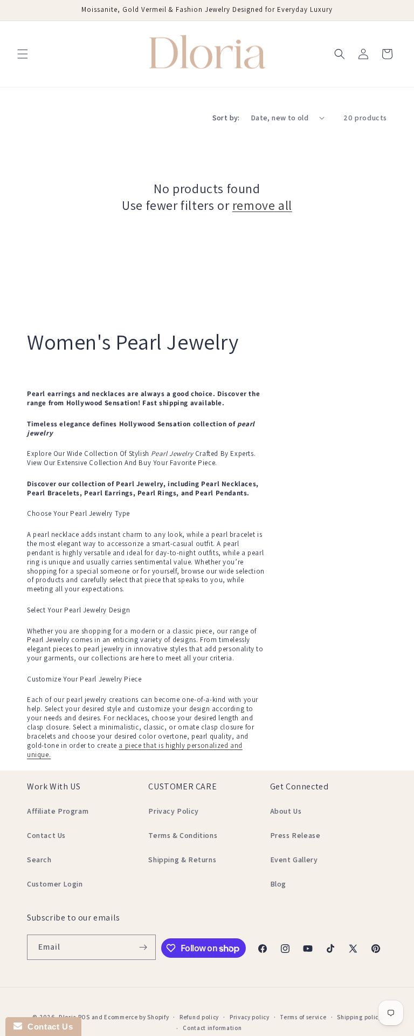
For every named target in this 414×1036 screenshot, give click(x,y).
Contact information (212, 1028)
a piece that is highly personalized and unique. (135, 750)
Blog (278, 884)
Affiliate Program (57, 811)
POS (84, 1017)
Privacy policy (250, 1017)
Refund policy (199, 1017)
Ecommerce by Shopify (136, 1017)
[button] (22, 54)
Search (39, 859)
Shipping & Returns (182, 859)
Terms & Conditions (182, 835)
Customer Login (54, 884)
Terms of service (303, 1017)
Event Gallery (294, 859)
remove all (262, 205)
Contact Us (46, 835)
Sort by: (226, 117)
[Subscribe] (143, 947)
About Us (286, 811)
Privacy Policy (173, 811)
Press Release (295, 835)
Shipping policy (359, 1017)
